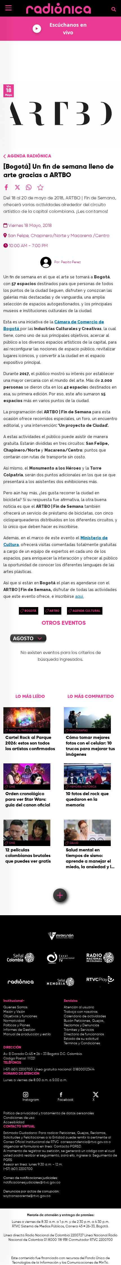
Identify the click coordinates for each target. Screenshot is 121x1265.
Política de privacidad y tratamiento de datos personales (48, 1113)
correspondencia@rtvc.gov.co (84, 1142)
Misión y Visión (14, 1012)
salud (74, 843)
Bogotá (30, 611)
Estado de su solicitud (81, 1039)
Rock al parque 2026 (24, 730)
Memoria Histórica (83, 786)
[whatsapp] (29, 187)
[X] (17, 187)
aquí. (79, 596)
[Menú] (8, 8)
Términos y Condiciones (82, 1043)
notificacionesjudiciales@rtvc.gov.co (31, 1182)
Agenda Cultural (86, 611)
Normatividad (14, 1021)
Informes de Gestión (19, 1030)
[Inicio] (58, 7)
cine (12, 786)
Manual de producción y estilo (27, 1034)
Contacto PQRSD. (68, 1146)
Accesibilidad (14, 1122)
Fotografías (79, 730)
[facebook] (6, 187)
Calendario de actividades (85, 1016)
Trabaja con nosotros (81, 1012)
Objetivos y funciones (20, 1016)
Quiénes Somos (15, 1007)
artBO (54, 611)
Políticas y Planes (16, 1025)
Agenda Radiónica (29, 156)
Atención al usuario (79, 1007)
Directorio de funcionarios (84, 1034)
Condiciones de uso (18, 1118)
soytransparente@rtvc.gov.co (26, 1196)
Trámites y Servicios (79, 1030)
